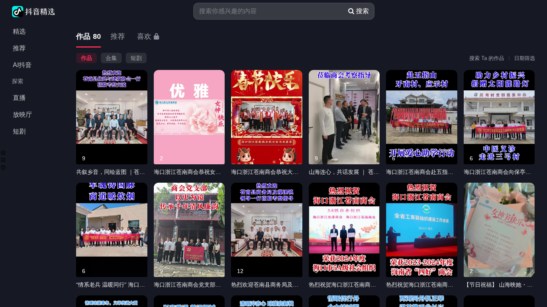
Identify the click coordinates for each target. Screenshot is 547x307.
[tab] (88, 37)
